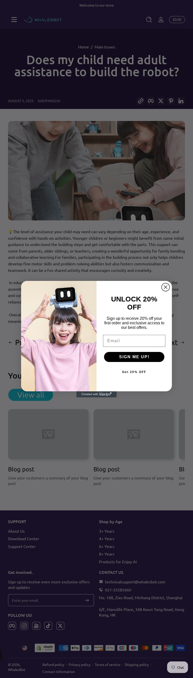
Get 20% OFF (134, 372)
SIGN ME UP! (134, 357)
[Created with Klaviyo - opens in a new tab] (96, 394)
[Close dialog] (165, 287)
